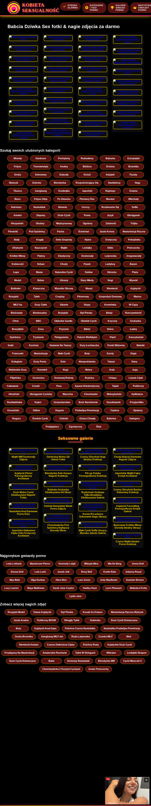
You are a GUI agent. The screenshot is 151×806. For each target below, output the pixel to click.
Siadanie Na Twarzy (60, 345)
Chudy (64, 264)
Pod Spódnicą (37, 231)
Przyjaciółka (136, 402)
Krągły (40, 239)
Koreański (13, 410)
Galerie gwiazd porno (121, 7)
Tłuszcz (17, 191)
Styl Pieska (86, 313)
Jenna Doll (138, 563)
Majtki (64, 248)
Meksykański (114, 394)
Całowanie (12, 386)
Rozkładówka (14, 402)
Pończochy (133, 248)
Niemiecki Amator (29, 644)
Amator (18, 215)
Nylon (88, 239)
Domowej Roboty (64, 378)
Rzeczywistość (133, 313)
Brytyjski (63, 313)
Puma (87, 215)
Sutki (10, 345)
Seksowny (41, 174)
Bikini (87, 329)
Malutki (141, 345)
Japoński (87, 191)
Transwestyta (40, 166)
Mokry (88, 369)
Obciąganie (133, 215)
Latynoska (110, 256)
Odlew (36, 410)
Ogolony (87, 223)
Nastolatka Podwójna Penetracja (122, 628)
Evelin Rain (109, 572)
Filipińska (15, 378)
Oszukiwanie (113, 402)
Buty (87, 353)
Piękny (41, 256)
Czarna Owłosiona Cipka (60, 644)
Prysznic (64, 329)
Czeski (36, 386)
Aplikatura (137, 394)
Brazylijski (17, 329)
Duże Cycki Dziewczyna (124, 620)
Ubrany (64, 280)
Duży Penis (39, 361)
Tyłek (37, 296)
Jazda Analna (21, 620)
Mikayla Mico (91, 563)
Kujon (38, 402)
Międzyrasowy (64, 223)
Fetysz (17, 166)
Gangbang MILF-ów (52, 636)
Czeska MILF (106, 636)
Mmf (128, 636)
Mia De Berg (114, 563)
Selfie (135, 207)
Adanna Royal (133, 572)
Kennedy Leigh (67, 563)
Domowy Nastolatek (78, 661)
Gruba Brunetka (24, 636)
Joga (135, 369)
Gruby (17, 174)
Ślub (98, 426)
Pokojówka (134, 239)
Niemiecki (112, 288)
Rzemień (42, 369)
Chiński (63, 418)
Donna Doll (17, 572)
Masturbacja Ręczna (134, 231)
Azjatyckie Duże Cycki (119, 644)
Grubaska (135, 321)
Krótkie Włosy (17, 256)
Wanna (137, 296)
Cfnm (16, 321)
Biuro (17, 199)
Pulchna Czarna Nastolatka (80, 628)
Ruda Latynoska (80, 636)
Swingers (134, 418)
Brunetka (133, 166)
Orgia (133, 353)
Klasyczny (39, 288)
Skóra (110, 329)
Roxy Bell (86, 572)
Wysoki (133, 280)
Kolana (133, 191)
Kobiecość (18, 264)
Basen (133, 264)
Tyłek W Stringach (85, 653)
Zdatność (111, 223)
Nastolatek (39, 207)
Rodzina (89, 378)
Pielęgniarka (61, 337)
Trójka (134, 223)
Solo (63, 361)
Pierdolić (13, 231)
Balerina (111, 418)
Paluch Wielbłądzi (87, 337)
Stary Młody (87, 280)
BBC (38, 321)
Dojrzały (64, 174)
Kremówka (110, 304)
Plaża (135, 272)
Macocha (68, 394)
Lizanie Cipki (136, 378)
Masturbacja (41, 353)
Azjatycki (135, 288)
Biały (17, 239)
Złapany (40, 215)
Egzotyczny (75, 426)
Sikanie (64, 304)
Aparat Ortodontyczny (87, 386)
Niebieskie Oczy (18, 369)
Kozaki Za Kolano (92, 612)
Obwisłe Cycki (89, 321)
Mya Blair (15, 580)
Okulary (40, 223)
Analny (64, 166)
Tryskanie (38, 337)
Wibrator (111, 653)
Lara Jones (84, 580)
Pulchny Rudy (91, 644)
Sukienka (95, 620)
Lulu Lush (40, 572)
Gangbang (41, 191)
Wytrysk (13, 183)
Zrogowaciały (133, 256)
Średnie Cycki (40, 418)
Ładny (133, 329)
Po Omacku (63, 199)
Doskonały (87, 256)
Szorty (110, 353)
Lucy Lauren (11, 588)
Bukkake (16, 288)
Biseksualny (40, 313)
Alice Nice (61, 580)
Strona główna (73, 6)
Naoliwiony (114, 183)
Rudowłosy (87, 158)
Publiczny (138, 386)
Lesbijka (87, 248)
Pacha (60, 231)
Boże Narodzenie (88, 402)
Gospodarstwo (62, 402)
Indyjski (110, 174)
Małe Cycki (64, 353)
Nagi (137, 183)
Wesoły (18, 158)
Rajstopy (110, 191)
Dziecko (36, 183)
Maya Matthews (35, 588)
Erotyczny (111, 239)
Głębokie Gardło (63, 321)
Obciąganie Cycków (41, 394)
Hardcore (41, 158)
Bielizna (87, 166)
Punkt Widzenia (116, 345)
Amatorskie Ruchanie (55, 653)
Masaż (89, 288)
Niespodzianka (87, 361)
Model (17, 280)
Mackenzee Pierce (40, 563)
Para (58, 386)
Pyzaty (133, 174)
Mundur (110, 199)
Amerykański (136, 337)
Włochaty (133, 199)
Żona (41, 329)
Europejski (133, 158)
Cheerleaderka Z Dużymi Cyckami (61, 669)
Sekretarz (16, 207)
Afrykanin (17, 248)
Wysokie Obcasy (64, 288)
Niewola (62, 207)
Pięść (113, 337)
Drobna (110, 166)
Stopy (87, 304)
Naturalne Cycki (64, 272)
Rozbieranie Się (110, 207)
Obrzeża (111, 272)
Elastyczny (64, 256)
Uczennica (38, 378)
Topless (114, 410)
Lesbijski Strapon (137, 653)
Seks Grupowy (64, 239)
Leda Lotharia (14, 563)
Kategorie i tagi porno (96, 7)
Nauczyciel (41, 248)
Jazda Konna (107, 231)
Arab (112, 369)
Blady (109, 313)
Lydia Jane (75, 596)
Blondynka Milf (106, 661)
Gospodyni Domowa (110, 296)
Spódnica (15, 337)
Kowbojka (64, 191)
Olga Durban (38, 580)
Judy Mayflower (109, 580)
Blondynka (60, 183)
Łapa (16, 272)
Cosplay (60, 296)
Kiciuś (87, 174)
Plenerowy (83, 296)
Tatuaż (111, 361)
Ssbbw (88, 272)
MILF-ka (17, 304)
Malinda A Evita (138, 588)
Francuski (17, 353)
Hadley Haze (90, 588)
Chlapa (112, 378)
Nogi (110, 280)
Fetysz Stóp (40, 199)
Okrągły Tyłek (71, 620)
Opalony (138, 410)
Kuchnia (33, 345)
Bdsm (40, 280)
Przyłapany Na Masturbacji (19, 653)
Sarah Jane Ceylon (63, 588)
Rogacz (16, 418)
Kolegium (16, 361)
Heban (41, 264)
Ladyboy (110, 264)
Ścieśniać (83, 231)
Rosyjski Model (16, 612)
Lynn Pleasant (114, 588)
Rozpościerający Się (87, 183)
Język (110, 215)
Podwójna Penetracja (87, 410)
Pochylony (64, 158)
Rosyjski (13, 296)
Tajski (115, 386)
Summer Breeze (135, 580)
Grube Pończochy (98, 669)
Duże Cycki (64, 215)
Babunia (110, 158)
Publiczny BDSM (46, 620)
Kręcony (112, 321)
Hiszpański (17, 223)
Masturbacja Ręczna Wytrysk (127, 612)
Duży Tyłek (41, 304)
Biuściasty (17, 313)
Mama (39, 272)
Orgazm (59, 410)
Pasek (87, 264)
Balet (51, 661)
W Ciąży (133, 304)
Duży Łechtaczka (89, 345)
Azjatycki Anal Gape (45, 628)
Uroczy (86, 207)
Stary (134, 361)
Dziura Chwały (87, 418)
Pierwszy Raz (87, 199)
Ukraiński (14, 394)
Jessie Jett (63, 572)
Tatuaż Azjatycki (42, 612)
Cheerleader (91, 394)
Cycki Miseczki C (132, 661)
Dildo (110, 248)
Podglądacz (52, 426)
